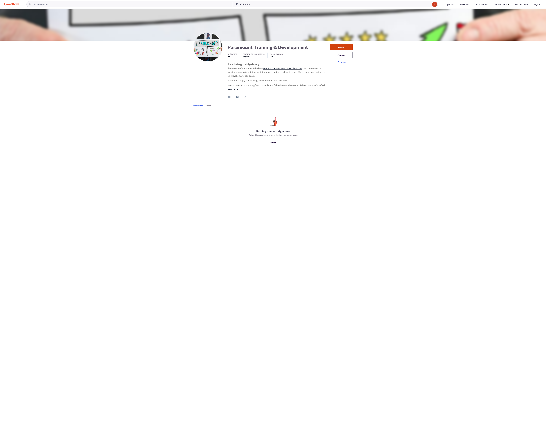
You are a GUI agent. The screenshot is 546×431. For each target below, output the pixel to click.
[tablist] (202, 106)
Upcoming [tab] (198, 105)
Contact (341, 55)
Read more (233, 89)
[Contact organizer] (244, 97)
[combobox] (335, 4)
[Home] (11, 4)
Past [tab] (208, 105)
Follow (341, 47)
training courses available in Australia (282, 68)
